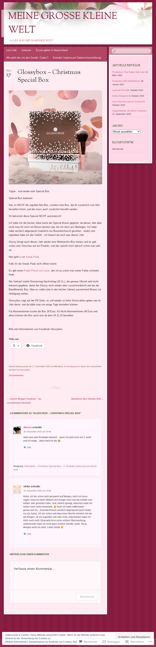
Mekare (28, 427)
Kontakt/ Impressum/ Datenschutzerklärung (77, 57)
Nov (8, 72)
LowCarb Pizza (119, 90)
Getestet (26, 50)
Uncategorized (73, 366)
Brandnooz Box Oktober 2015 (87, 399)
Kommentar (87, 596)
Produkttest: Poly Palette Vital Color (128, 72)
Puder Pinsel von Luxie (36, 270)
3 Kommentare (16, 375)
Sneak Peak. (33, 256)
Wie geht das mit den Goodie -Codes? (27, 57)
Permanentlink (23, 370)
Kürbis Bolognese (120, 96)
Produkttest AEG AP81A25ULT (126, 81)
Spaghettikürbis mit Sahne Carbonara (129, 111)
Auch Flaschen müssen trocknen (127, 101)
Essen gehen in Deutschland (52, 50)
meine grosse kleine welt (62, 23)
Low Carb (11, 50)
